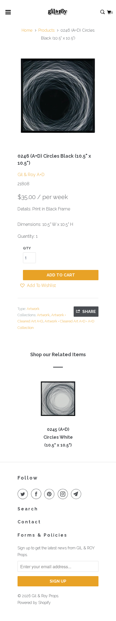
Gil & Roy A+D (31, 174)
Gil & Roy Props (45, 596)
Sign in (96, 12)
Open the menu (8, 14)
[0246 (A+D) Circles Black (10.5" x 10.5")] (58, 95)
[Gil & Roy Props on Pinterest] (50, 494)
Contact (29, 521)
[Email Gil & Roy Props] (77, 494)
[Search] (102, 12)
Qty (27, 248)
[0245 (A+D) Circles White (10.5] (58, 401)
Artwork (33, 309)
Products (46, 30)
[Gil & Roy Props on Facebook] (37, 494)
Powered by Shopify (34, 602)
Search (28, 508)
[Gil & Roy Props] (58, 12)
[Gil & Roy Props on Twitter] (24, 494)
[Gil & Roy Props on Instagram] (64, 494)
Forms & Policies (42, 535)
